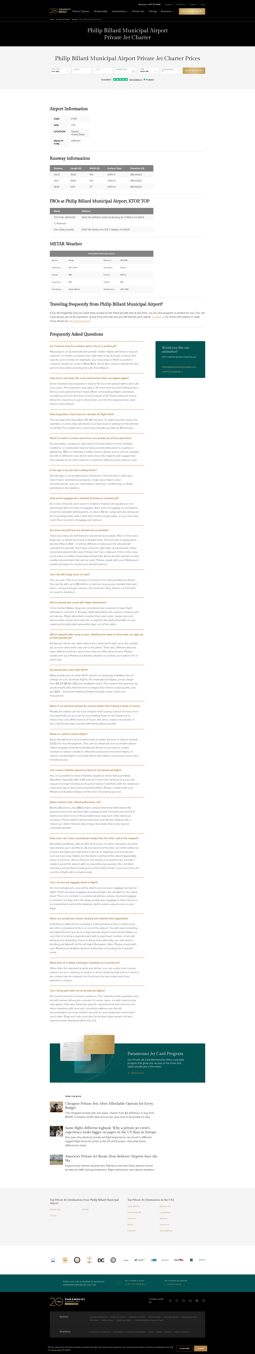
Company (168, 4)
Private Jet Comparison (136, 1332)
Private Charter (80, 11)
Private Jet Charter (63, 19)
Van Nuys (132, 1218)
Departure (121, 69)
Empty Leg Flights (124, 1320)
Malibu (130, 1224)
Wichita (85, 1209)
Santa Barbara (166, 1230)
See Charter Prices (192, 11)
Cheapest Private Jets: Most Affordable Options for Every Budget (109, 1106)
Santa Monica (134, 1206)
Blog (151, 1332)
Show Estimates (194, 71)
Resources (166, 11)
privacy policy (56, 1350)
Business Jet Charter (137, 1317)
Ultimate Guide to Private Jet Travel (149, 1320)
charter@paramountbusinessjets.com (179, 367)
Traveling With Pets (189, 1317)
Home (52, 19)
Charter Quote (174, 1284)
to (98, 69)
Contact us (158, 317)
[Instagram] (183, 1300)
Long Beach (165, 1212)
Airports (75, 19)
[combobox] (82, 71)
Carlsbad (131, 1230)
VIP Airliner (94, 1320)
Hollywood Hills (134, 1212)
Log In (203, 4)
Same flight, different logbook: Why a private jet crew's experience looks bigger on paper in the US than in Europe (110, 1130)
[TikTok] (203, 1300)
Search (193, 4)
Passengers (168, 69)
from (77, 69)
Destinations (119, 11)
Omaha (53, 1215)
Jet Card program (79, 321)
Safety (159, 1332)
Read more (137, 1073)
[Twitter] (177, 1300)
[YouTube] (197, 1300)
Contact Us (181, 4)
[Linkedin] (190, 1300)
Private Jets (138, 11)
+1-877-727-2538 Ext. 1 (172, 371)
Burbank (163, 1218)
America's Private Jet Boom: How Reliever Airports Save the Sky (111, 1158)
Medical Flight (107, 1320)
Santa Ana (164, 1224)
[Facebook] (170, 1300)
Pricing (152, 11)
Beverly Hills (165, 1206)
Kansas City (55, 1209)
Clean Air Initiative (181, 1332)
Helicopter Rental (171, 1317)
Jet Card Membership (98, 1317)
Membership (100, 11)
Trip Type (56, 69)
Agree (200, 1348)
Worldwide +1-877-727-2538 (149, 4)
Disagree (184, 1348)
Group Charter (154, 1317)
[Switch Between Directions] (92, 71)
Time (142, 69)
